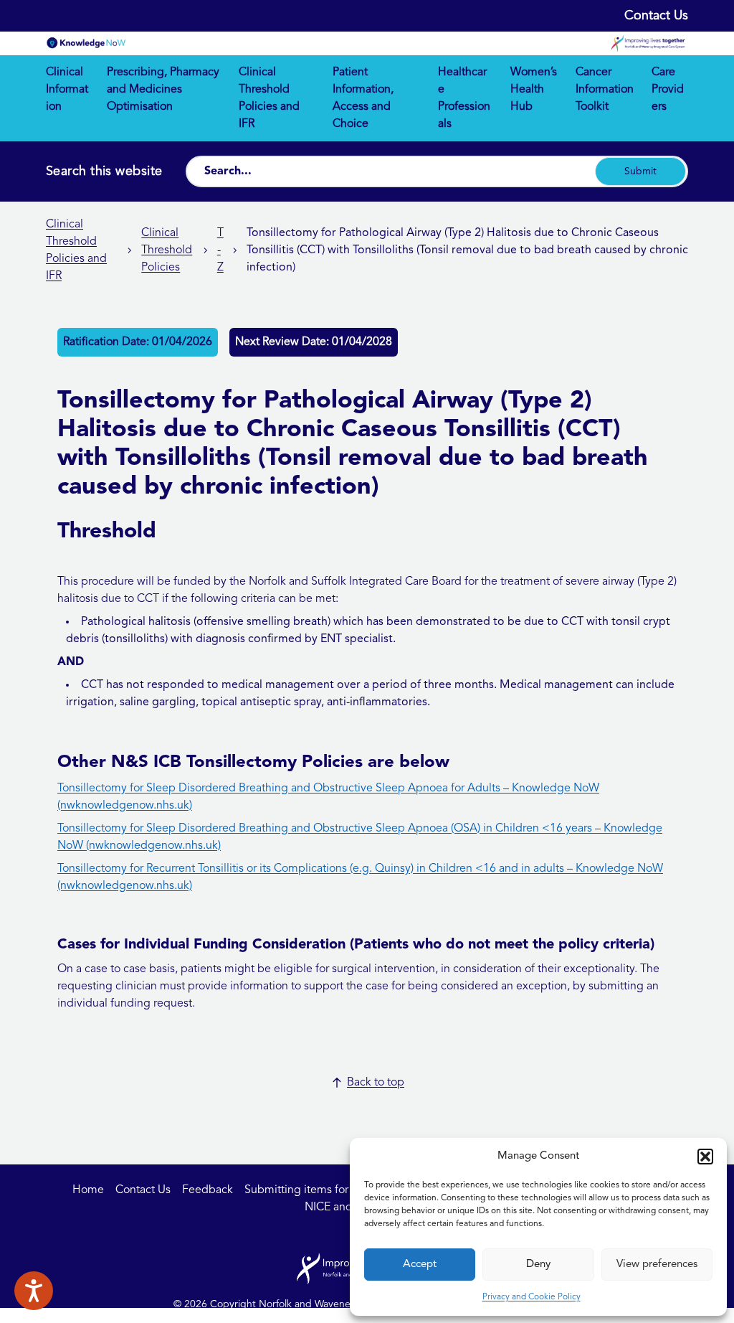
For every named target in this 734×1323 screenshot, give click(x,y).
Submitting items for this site (317, 1190)
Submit (640, 171)
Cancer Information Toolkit (605, 90)
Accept (420, 1264)
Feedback (207, 1190)
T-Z (220, 250)
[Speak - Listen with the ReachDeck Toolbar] (33, 1290)
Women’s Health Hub (533, 90)
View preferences (656, 1264)
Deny (538, 1264)
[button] (705, 1156)
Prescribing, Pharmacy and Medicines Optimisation (163, 90)
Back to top (375, 1082)
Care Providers (668, 90)
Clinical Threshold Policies (166, 250)
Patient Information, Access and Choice (363, 98)
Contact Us (656, 15)
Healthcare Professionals (464, 98)
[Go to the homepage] (86, 43)
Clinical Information (67, 90)
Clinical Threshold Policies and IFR (269, 98)
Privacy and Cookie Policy (531, 1297)
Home (88, 1190)
